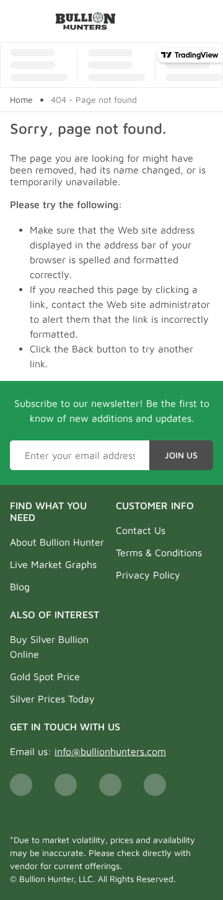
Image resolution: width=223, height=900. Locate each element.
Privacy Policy (148, 574)
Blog (20, 586)
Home (21, 99)
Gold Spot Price (45, 676)
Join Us (181, 455)
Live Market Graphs (53, 564)
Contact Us (140, 530)
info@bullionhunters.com (110, 751)
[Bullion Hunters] (85, 21)
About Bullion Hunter (57, 542)
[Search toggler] (206, 21)
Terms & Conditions (159, 552)
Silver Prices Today (52, 698)
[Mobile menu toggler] (17, 21)
